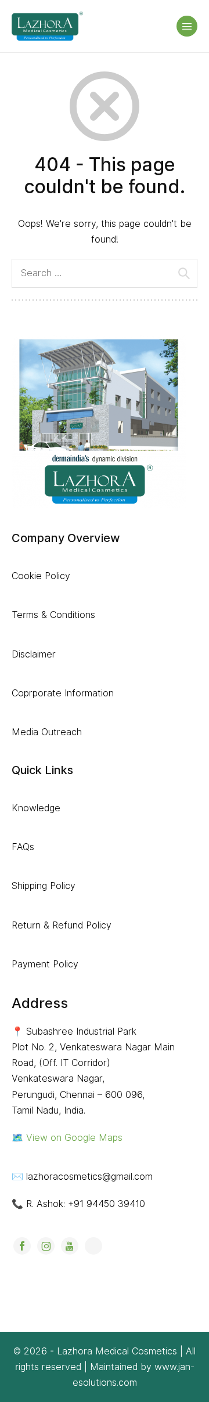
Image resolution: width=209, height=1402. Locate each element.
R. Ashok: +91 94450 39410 (85, 1203)
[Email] (93, 1246)
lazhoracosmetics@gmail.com (89, 1176)
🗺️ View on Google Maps (67, 1137)
